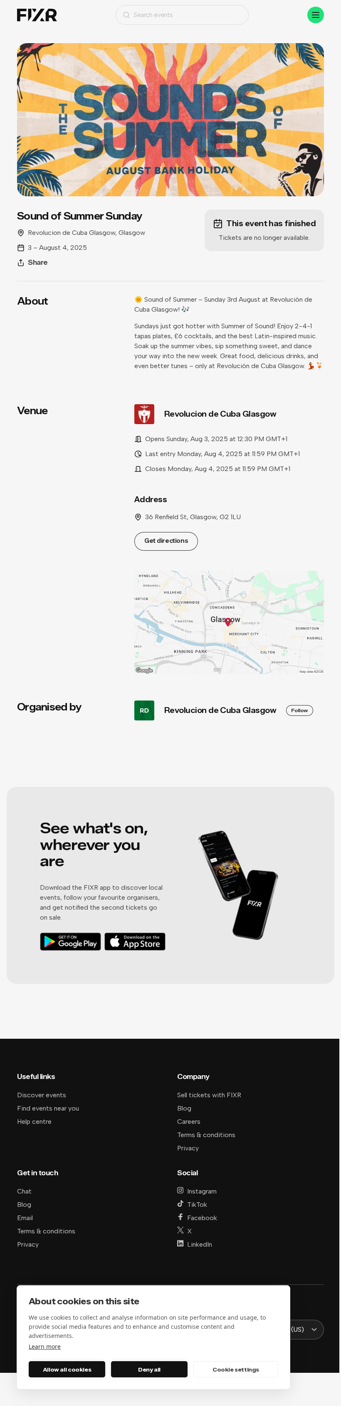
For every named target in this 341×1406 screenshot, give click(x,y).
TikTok (197, 1204)
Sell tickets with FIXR (209, 1095)
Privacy (188, 1148)
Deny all (149, 1369)
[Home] (37, 15)
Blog (184, 1108)
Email (25, 1218)
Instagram (202, 1191)
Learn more (45, 1346)
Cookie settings (236, 1369)
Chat (24, 1191)
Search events (153, 15)
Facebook (202, 1218)
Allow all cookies (67, 1369)
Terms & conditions (206, 1135)
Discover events (41, 1095)
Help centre (34, 1121)
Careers (188, 1121)
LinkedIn (199, 1244)
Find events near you (48, 1108)
